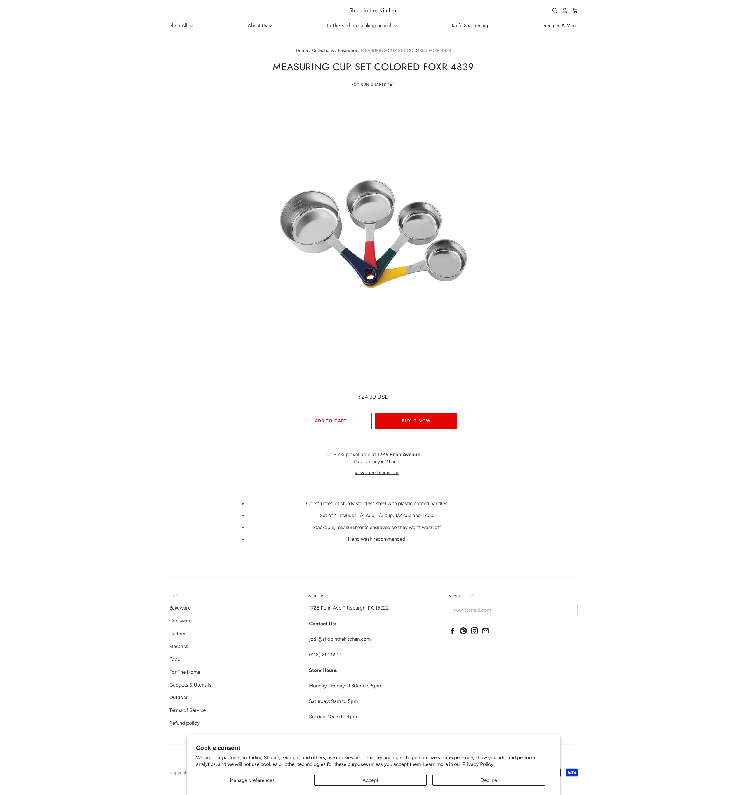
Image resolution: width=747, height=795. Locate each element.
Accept (370, 780)
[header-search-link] (553, 10)
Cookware (180, 621)
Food (175, 659)
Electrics (178, 646)
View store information (377, 472)
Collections (323, 50)
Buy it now (416, 420)
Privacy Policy (477, 764)
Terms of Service (187, 710)
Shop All (179, 25)
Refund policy (184, 723)
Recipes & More (560, 25)
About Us (258, 25)
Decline (489, 780)
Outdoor (178, 697)
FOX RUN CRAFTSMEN (373, 84)
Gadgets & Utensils (190, 685)
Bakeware (347, 50)
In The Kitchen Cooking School (360, 25)
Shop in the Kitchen (373, 10)
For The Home (184, 672)
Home (302, 50)
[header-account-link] (563, 10)
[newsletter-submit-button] (571, 611)
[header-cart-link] (573, 10)
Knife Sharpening (470, 25)
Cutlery (177, 633)
